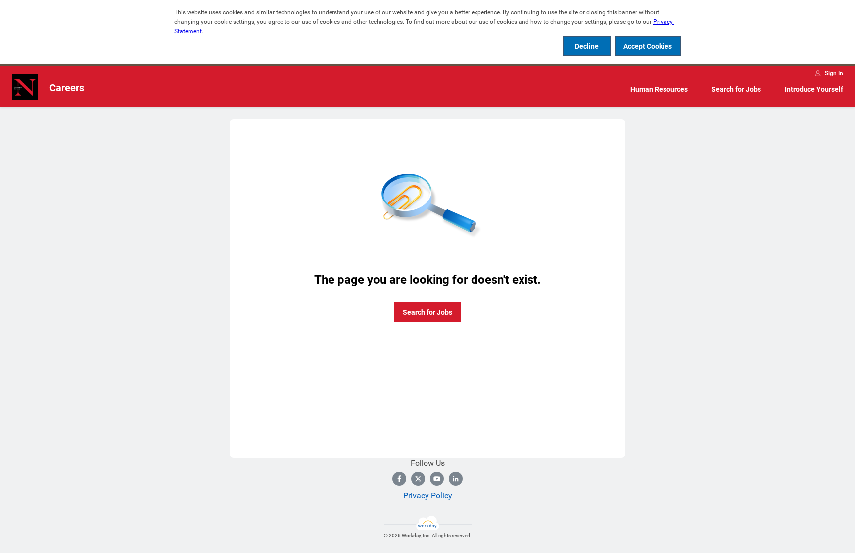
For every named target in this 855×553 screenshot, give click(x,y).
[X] (418, 479)
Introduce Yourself (814, 89)
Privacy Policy (427, 495)
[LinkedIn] (456, 479)
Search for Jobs (736, 89)
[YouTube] (437, 479)
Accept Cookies (647, 46)
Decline (587, 46)
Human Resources (659, 89)
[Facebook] (399, 479)
